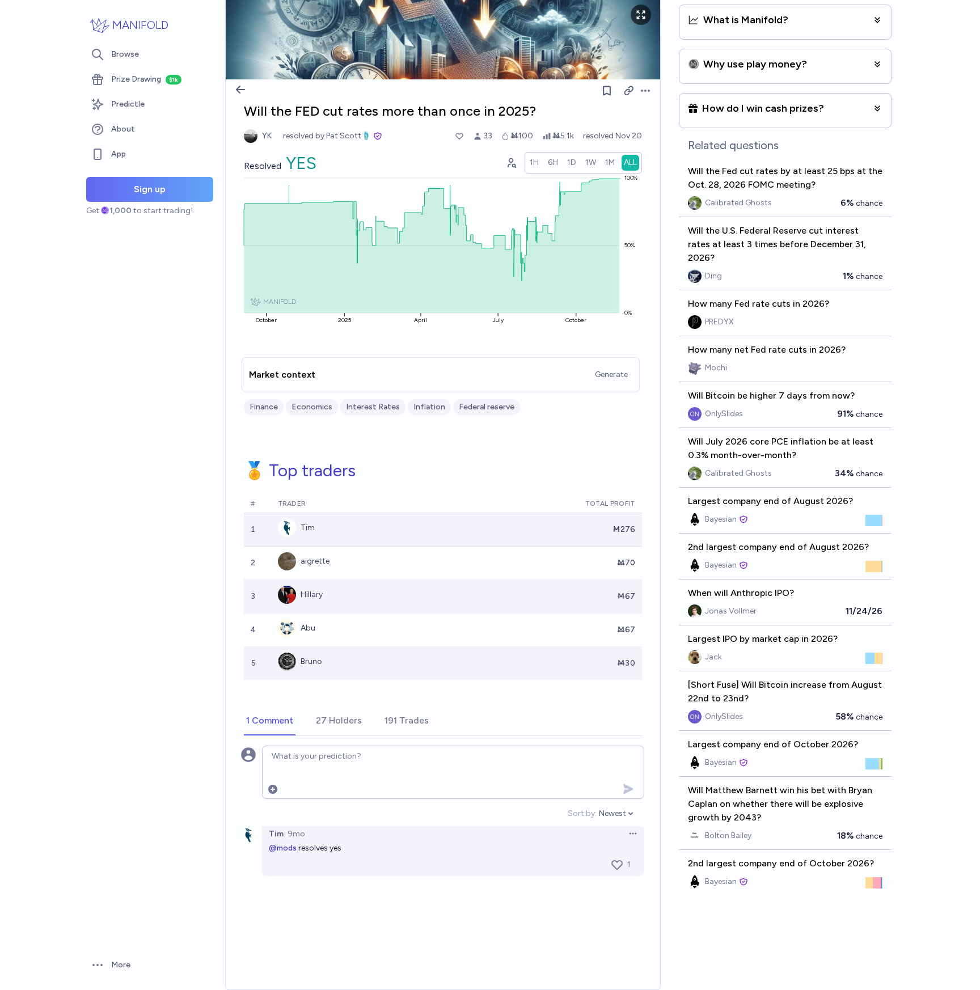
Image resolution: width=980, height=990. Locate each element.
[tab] (269, 721)
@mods (283, 848)
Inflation (429, 407)
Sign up (150, 189)
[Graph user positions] (511, 163)
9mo (296, 834)
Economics (312, 407)
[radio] (534, 163)
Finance (264, 407)
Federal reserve (486, 407)
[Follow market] (606, 91)
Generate (611, 374)
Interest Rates (373, 407)
